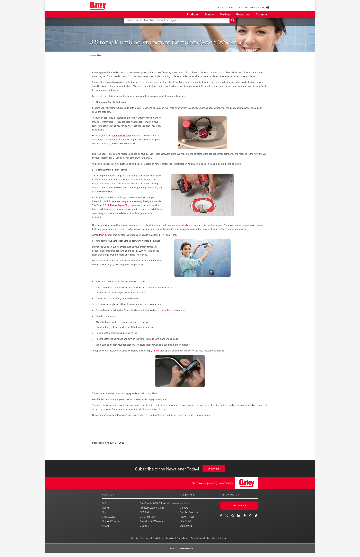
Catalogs (144, 525)
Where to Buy (257, 7)
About (221, 7)
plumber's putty (170, 310)
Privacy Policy (182, 538)
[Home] (98, 6)
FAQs (104, 503)
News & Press (187, 516)
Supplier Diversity (189, 512)
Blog (104, 512)
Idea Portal (185, 521)
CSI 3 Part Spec (148, 516)
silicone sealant (192, 225)
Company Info (187, 494)
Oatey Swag (186, 525)
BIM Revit (144, 512)
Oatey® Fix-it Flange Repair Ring (113, 205)
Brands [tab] (209, 14)
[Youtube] (244, 515)
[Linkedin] (238, 515)
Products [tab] (193, 14)
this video (104, 234)
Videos (105, 507)
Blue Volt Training (111, 521)
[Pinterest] (250, 515)
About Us (184, 503)
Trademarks (145, 538)
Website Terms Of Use (200, 538)
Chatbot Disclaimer (220, 538)
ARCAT (105, 525)
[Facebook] (221, 515)
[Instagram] (232, 515)
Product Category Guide (152, 507)
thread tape (158, 350)
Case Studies (108, 516)
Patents (134, 538)
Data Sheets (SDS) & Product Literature (159, 503)
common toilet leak (121, 135)
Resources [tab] (243, 14)
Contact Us (242, 7)
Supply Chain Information (164, 538)
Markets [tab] (225, 14)
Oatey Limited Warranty (151, 521)
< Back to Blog (95, 55)
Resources (108, 494)
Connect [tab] (261, 14)
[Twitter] (227, 515)
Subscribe (214, 468)
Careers (231, 7)
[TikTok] (256, 515)
